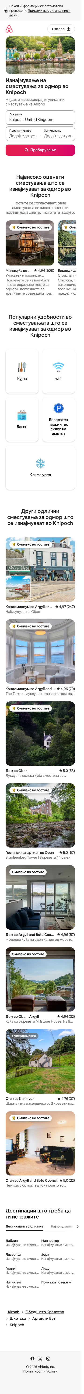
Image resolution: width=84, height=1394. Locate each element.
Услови (51, 1371)
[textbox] (22, 136)
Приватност (32, 1371)
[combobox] (40, 119)
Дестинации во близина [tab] (24, 1226)
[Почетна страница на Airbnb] (9, 29)
